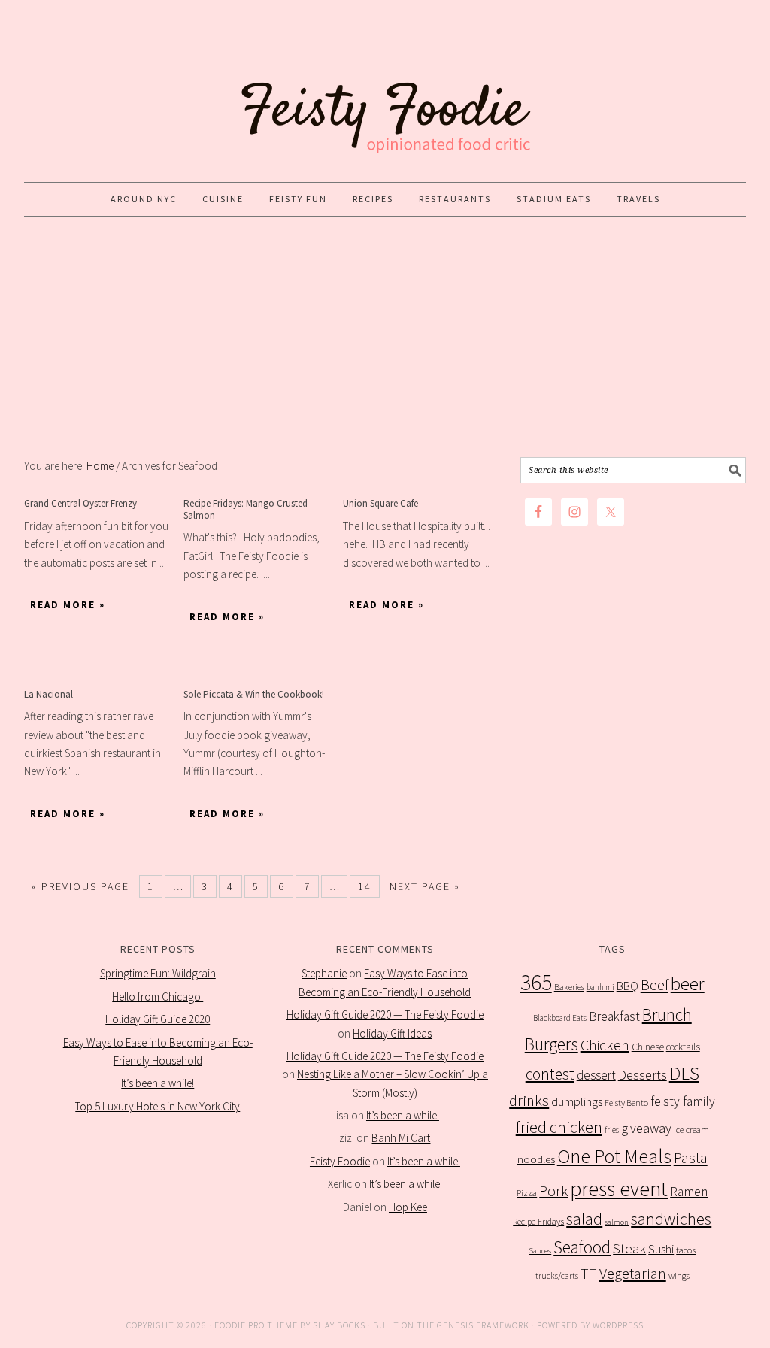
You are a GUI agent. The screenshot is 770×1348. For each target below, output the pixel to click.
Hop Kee (408, 1207)
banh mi (600, 987)
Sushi (661, 1248)
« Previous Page (80, 886)
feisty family (682, 1101)
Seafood (582, 1247)
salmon (617, 1222)
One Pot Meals (614, 1156)
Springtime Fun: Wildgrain (158, 973)
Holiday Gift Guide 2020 (157, 1019)
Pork (553, 1191)
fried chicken (559, 1127)
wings (679, 1275)
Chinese (648, 1047)
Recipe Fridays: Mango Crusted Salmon (245, 509)
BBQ (627, 986)
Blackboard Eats (560, 1018)
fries (612, 1130)
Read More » (67, 604)
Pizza (527, 1192)
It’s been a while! (157, 1083)
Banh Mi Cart (400, 1138)
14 (364, 886)
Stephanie (324, 973)
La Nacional (48, 694)
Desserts (642, 1075)
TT (589, 1274)
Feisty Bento (626, 1102)
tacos (686, 1250)
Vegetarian (632, 1273)
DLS (684, 1073)
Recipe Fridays (538, 1221)
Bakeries (569, 986)
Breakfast (614, 1016)
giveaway (646, 1128)
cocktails (683, 1047)
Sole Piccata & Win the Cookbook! (253, 694)
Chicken (605, 1044)
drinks (529, 1100)
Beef (654, 985)
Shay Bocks (339, 1325)
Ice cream (691, 1129)
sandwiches (671, 1218)
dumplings (576, 1102)
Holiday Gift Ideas (392, 1033)
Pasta (691, 1158)
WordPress (618, 1325)
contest (550, 1074)
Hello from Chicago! (157, 996)
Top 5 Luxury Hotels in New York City (157, 1106)
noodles (536, 1159)
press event (619, 1189)
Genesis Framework (483, 1325)
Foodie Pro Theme (256, 1325)
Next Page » (425, 886)
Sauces (540, 1251)
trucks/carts (556, 1275)
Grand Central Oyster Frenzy (80, 503)
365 (536, 982)
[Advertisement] (385, 337)
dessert (596, 1075)
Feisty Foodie (340, 1161)
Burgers (551, 1044)
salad (584, 1219)
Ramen (689, 1191)
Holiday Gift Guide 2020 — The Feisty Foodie (385, 1014)
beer (688, 983)
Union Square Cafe (380, 503)
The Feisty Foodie (385, 91)
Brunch (667, 1014)
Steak (629, 1248)
